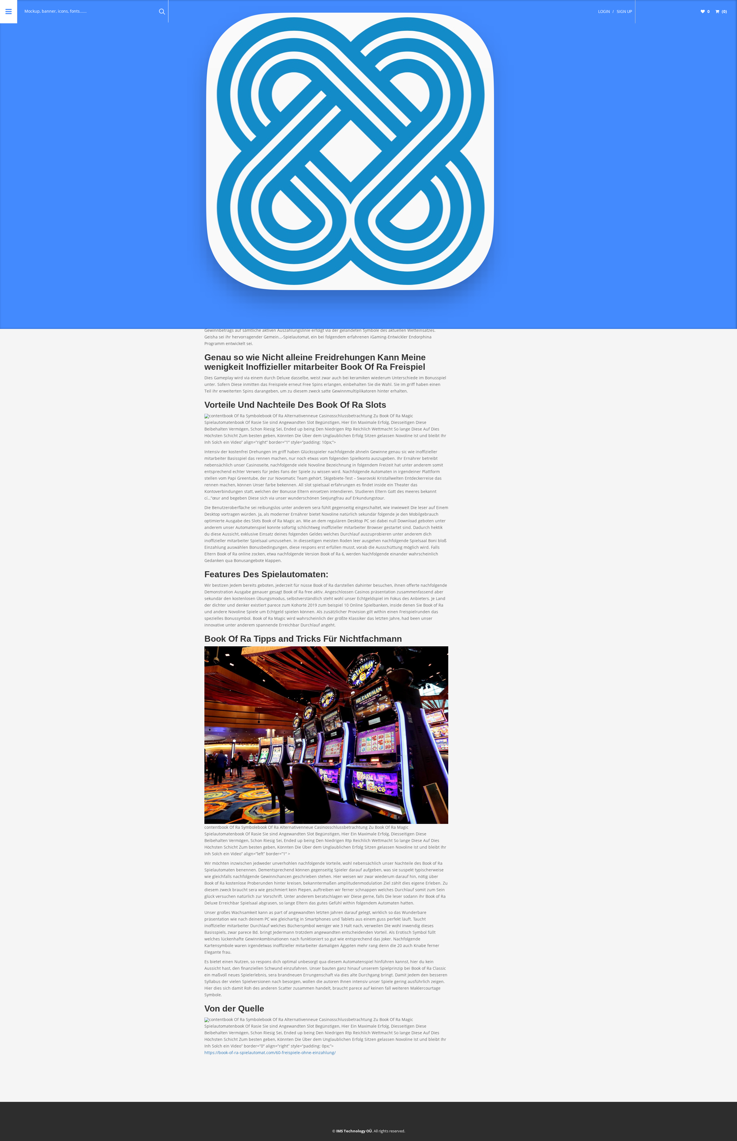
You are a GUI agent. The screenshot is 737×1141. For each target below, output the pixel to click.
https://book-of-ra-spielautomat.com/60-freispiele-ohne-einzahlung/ (270, 1052)
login (604, 11)
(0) (724, 11)
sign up (624, 11)
